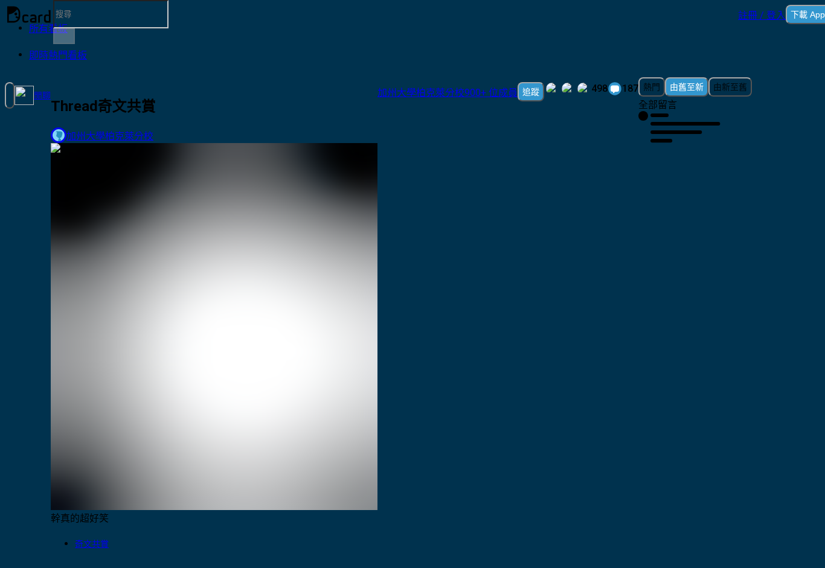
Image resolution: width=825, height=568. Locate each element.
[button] (762, 14)
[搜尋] (64, 36)
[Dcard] (29, 14)
